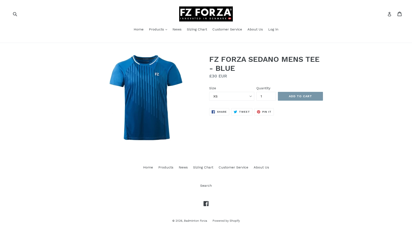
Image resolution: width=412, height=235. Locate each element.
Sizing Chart (197, 29)
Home (139, 29)
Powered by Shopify (226, 220)
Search (206, 185)
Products (157, 29)
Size (212, 88)
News (177, 29)
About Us (255, 29)
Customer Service (227, 29)
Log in (273, 29)
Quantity (263, 88)
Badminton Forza (195, 220)
